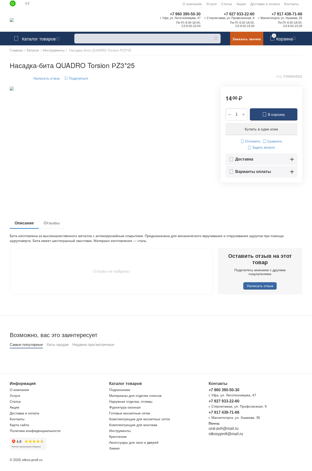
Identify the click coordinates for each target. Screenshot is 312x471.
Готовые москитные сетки (129, 413)
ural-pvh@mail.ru (223, 428)
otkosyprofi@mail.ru (226, 434)
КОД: (279, 76)
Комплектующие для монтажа (133, 425)
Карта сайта (19, 425)
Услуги (211, 4)
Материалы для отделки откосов (135, 396)
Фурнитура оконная (125, 407)
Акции (241, 4)
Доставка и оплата (265, 4)
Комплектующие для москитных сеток (139, 419)
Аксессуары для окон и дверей (133, 442)
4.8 (27, 3)
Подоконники (119, 390)
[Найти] (216, 38)
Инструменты (120, 431)
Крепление (118, 437)
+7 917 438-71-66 (287, 14)
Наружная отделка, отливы (130, 401)
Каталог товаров (39, 38)
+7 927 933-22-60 (239, 14)
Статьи (226, 4)
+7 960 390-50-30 (185, 14)
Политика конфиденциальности (35, 431)
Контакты (291, 4)
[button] (76, 78)
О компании (192, 4)
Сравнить (274, 141)
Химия (114, 448)
